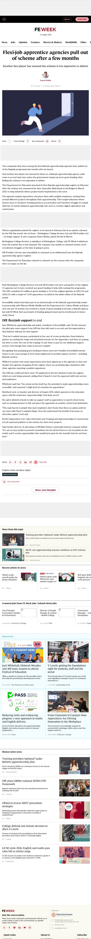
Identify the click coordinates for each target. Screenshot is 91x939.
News (4, 42)
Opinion (23, 42)
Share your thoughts (45, 490)
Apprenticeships (10, 474)
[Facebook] (9, 928)
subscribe (82, 19)
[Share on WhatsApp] (10, 462)
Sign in (67, 19)
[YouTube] (25, 928)
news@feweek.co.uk (61, 928)
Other (83, 42)
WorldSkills (71, 42)
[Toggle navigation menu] (4, 19)
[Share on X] (20, 462)
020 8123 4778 (59, 925)
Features (35, 42)
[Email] (30, 928)
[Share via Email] (31, 462)
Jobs (13, 42)
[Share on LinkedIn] (26, 462)
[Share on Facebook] (15, 462)
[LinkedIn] (20, 928)
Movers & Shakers (52, 42)
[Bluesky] (14, 928)
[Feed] (4, 928)
